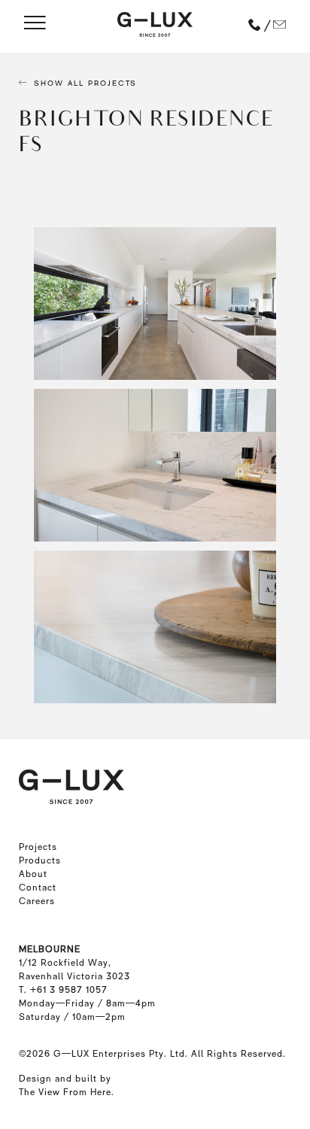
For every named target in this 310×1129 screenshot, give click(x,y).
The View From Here (65, 1092)
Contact (37, 887)
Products (40, 860)
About (33, 874)
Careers (37, 901)
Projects (38, 847)
